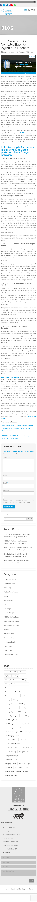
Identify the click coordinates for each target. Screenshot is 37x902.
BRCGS (6, 596)
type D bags (8, 767)
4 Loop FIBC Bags (10, 579)
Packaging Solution (10, 642)
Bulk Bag (15, 676)
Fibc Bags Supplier (10, 712)
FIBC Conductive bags (11, 732)
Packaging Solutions (10, 763)
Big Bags (7, 676)
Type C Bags (8, 646)
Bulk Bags (23, 680)
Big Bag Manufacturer (11, 592)
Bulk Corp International (10, 377)
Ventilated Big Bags (22, 771)
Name (5, 475)
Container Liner (10, 849)
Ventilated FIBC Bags (26, 52)
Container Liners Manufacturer (13, 692)
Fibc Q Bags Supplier (26, 748)
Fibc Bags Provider (26, 708)
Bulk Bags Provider (10, 684)
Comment (6, 457)
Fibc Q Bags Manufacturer (12, 744)
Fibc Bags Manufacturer (11, 708)
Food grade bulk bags (11, 755)
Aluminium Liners (9, 583)
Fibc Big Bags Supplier (11, 716)
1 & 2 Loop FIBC (9, 828)
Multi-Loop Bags (9, 638)
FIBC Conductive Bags (11, 617)
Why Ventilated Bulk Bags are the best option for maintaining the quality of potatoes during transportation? (18, 428)
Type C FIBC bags (24, 763)
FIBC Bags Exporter (25, 704)
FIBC (5, 604)
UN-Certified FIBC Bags (21, 767)
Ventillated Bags (11, 842)
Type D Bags (8, 650)
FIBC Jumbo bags (25, 732)
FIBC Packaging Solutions (12, 736)
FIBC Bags (7, 609)
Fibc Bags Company (11, 704)
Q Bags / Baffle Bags (12, 835)
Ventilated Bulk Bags (11, 775)
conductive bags (23, 684)
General (6, 629)
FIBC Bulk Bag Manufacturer (13, 720)
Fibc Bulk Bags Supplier (23, 724)
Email (5, 483)
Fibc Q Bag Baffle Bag (11, 740)
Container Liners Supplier (12, 696)
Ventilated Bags (26, 133)
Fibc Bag (7, 700)
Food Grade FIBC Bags (11, 625)
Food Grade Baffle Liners (12, 621)
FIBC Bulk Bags (9, 613)
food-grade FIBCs (24, 751)
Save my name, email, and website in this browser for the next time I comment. (18, 501)
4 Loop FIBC (8, 831)
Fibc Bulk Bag (25, 716)
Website (6, 490)
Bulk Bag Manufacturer (11, 680)
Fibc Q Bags (23, 740)
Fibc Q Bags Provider (11, 748)
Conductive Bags (11, 845)
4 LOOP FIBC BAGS (10, 672)
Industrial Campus (10, 634)
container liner (8, 600)
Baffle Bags (7, 588)
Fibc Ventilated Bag (10, 751)
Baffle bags (22, 672)
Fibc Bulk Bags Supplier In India (14, 728)
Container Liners (9, 688)
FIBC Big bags (22, 712)
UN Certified (9, 838)
